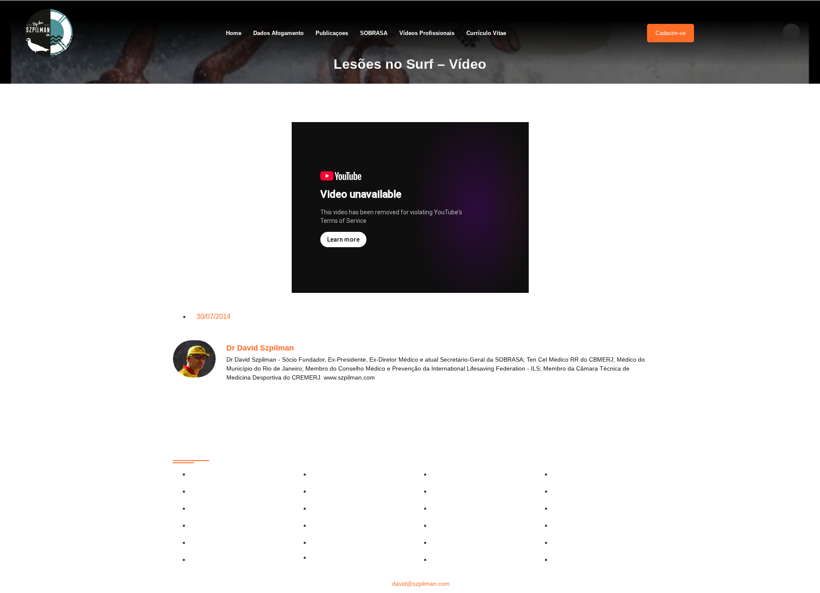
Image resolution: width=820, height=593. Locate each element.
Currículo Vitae (486, 33)
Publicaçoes (332, 33)
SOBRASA (373, 33)
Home (233, 33)
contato (410, 583)
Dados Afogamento (278, 33)
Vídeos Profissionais (426, 33)
